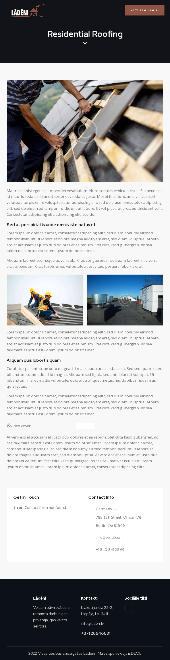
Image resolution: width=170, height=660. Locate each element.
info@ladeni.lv (92, 623)
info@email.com (109, 537)
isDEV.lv (135, 653)
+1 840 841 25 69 (110, 549)
